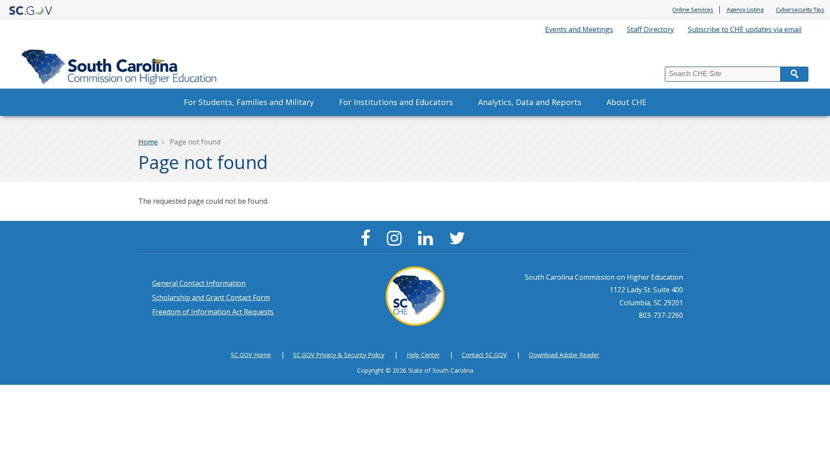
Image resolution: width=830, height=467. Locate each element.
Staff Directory (650, 29)
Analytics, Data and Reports (529, 102)
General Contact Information (199, 283)
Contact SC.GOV (484, 355)
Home (148, 142)
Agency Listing (745, 10)
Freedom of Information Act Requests (213, 312)
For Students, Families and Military (249, 102)
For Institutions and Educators (396, 102)
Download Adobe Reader (564, 355)
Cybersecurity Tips (800, 10)
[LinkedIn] (427, 241)
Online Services (692, 10)
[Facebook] (367, 241)
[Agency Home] (121, 64)
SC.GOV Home (251, 355)
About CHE (626, 102)
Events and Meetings (579, 29)
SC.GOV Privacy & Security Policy (338, 355)
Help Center (423, 355)
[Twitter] (459, 241)
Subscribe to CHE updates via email (744, 29)
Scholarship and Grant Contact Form (211, 297)
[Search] (794, 74)
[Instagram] (396, 241)
